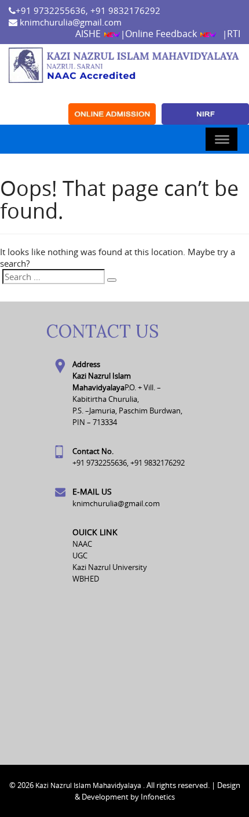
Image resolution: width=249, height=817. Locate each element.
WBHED (85, 578)
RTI (233, 33)
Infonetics (158, 796)
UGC (79, 555)
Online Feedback (162, 33)
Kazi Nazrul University (109, 567)
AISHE (89, 33)
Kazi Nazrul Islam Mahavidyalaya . (90, 785)
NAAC (82, 544)
